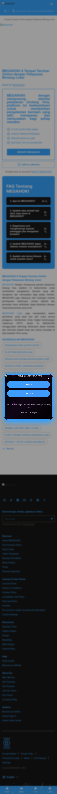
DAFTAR (28, 394)
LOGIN (28, 384)
